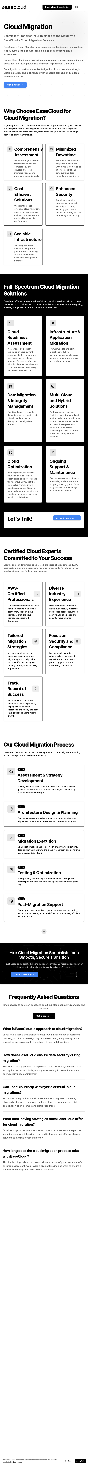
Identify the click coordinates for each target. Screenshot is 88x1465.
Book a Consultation (65, 518)
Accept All (80, 1461)
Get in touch (13, 85)
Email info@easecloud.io (57, 974)
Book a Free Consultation (57, 7)
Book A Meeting (23, 974)
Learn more (17, 1462)
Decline (68, 1461)
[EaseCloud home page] (14, 7)
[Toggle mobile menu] (85, 7)
